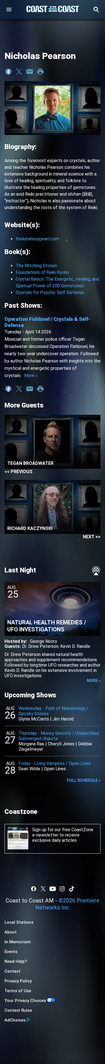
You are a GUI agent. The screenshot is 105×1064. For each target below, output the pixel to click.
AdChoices (14, 1020)
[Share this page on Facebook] (8, 71)
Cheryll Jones (61, 744)
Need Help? (15, 961)
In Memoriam (17, 941)
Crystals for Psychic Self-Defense (50, 292)
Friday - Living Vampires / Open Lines (54, 763)
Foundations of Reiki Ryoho (42, 272)
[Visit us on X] (43, 888)
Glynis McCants (33, 719)
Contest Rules (18, 1010)
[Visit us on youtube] (52, 888)
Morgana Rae (31, 744)
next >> (92, 536)
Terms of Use (17, 990)
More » (31, 375)
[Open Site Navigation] (8, 9)
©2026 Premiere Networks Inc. (67, 904)
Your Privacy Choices (25, 1000)
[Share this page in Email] (30, 71)
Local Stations (18, 922)
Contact (12, 971)
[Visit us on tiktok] (71, 888)
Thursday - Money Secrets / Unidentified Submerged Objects (58, 736)
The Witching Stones (36, 265)
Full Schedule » (84, 780)
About (10, 932)
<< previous (18, 471)
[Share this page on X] (19, 71)
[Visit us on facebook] (33, 888)
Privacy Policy (18, 981)
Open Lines (55, 768)
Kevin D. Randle (75, 646)
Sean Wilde (29, 768)
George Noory (43, 641)
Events (10, 951)
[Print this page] (40, 71)
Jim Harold (63, 719)
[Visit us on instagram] (62, 888)
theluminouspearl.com (37, 238)
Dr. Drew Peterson (40, 646)
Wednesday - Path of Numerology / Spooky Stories (53, 711)
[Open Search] (96, 9)
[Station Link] (53, 9)
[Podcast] (96, 570)
